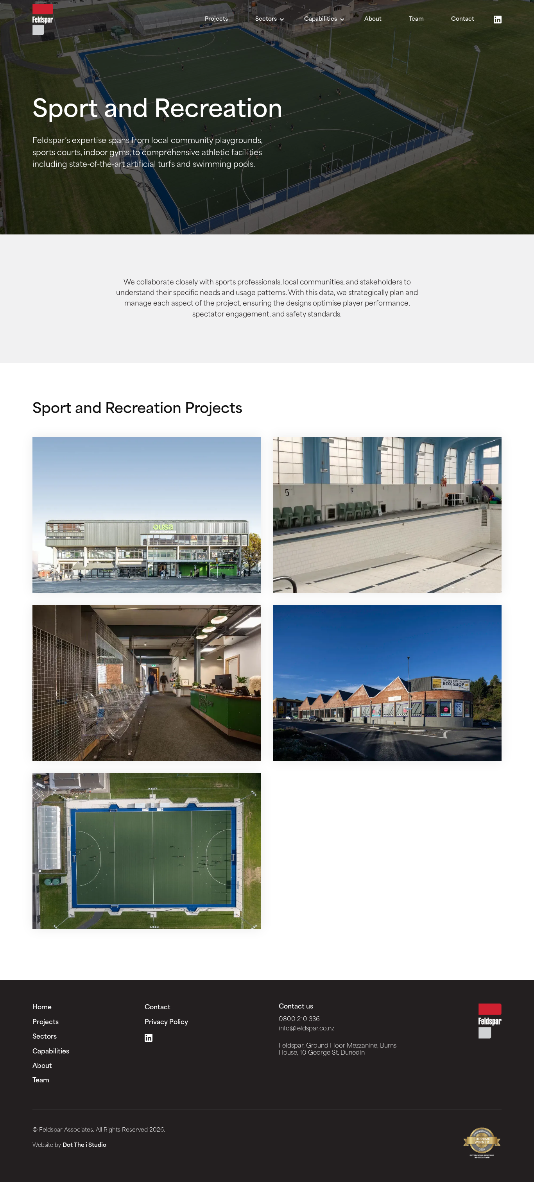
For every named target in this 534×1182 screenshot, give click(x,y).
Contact (462, 19)
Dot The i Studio (84, 1145)
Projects (216, 19)
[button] (269, 19)
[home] (42, 19)
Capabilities (50, 1052)
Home (42, 1008)
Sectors (44, 1037)
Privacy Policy (166, 1022)
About (373, 19)
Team (416, 19)
